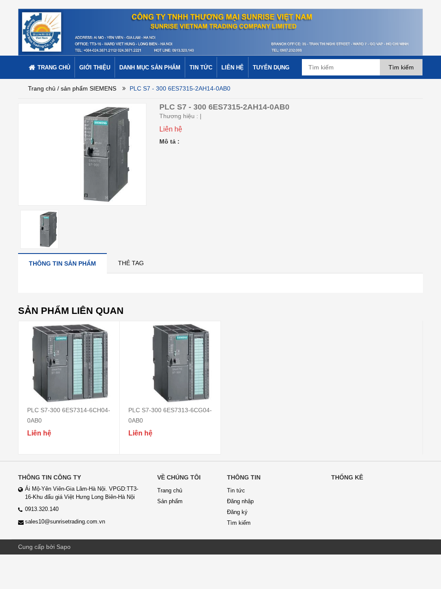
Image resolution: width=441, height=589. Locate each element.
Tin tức (236, 490)
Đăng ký (237, 512)
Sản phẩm (170, 501)
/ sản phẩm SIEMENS (86, 88)
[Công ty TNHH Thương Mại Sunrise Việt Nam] (220, 27)
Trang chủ (42, 88)
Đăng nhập (240, 501)
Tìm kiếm (239, 523)
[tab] (62, 263)
